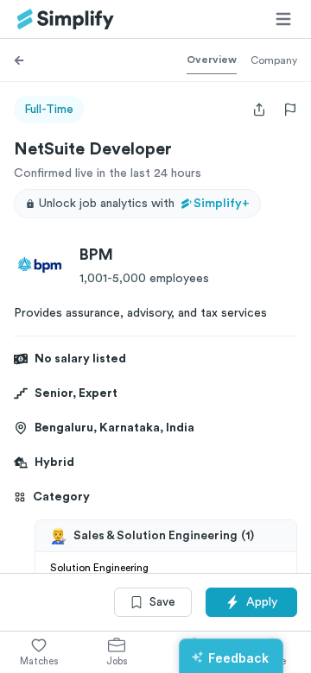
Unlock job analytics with (144, 204)
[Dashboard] (65, 19)
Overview (212, 59)
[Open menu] (283, 19)
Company (274, 60)
